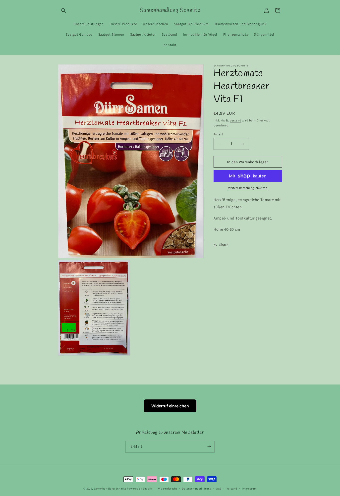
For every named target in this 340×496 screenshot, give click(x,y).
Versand (235, 120)
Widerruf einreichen (170, 405)
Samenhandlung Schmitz (110, 488)
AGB (219, 488)
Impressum (249, 488)
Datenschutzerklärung (196, 488)
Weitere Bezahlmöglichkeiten (248, 188)
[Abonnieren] (209, 446)
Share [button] (223, 244)
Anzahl (218, 134)
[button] (63, 10)
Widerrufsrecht (167, 488)
